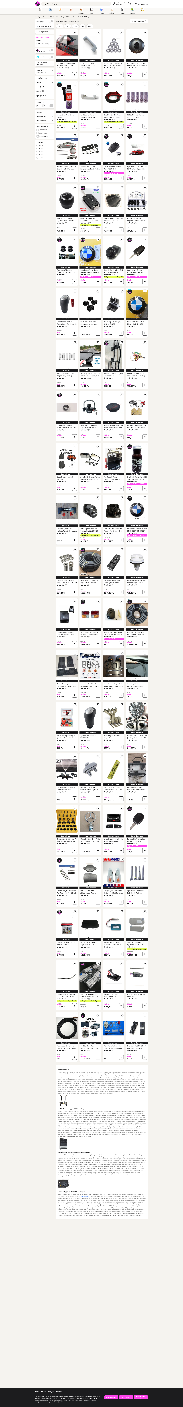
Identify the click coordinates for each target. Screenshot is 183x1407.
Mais (67, 26)
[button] (111, 109)
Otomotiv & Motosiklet (49, 17)
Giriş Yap (145, 4)
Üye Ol (140, 4)
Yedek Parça (60, 17)
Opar (89, 26)
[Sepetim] (129, 4)
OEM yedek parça (84, 1196)
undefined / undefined (45, 26)
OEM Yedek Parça (84, 17)
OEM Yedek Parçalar (72, 17)
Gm (82, 26)
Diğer (59, 26)
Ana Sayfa (38, 17)
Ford (75, 26)
